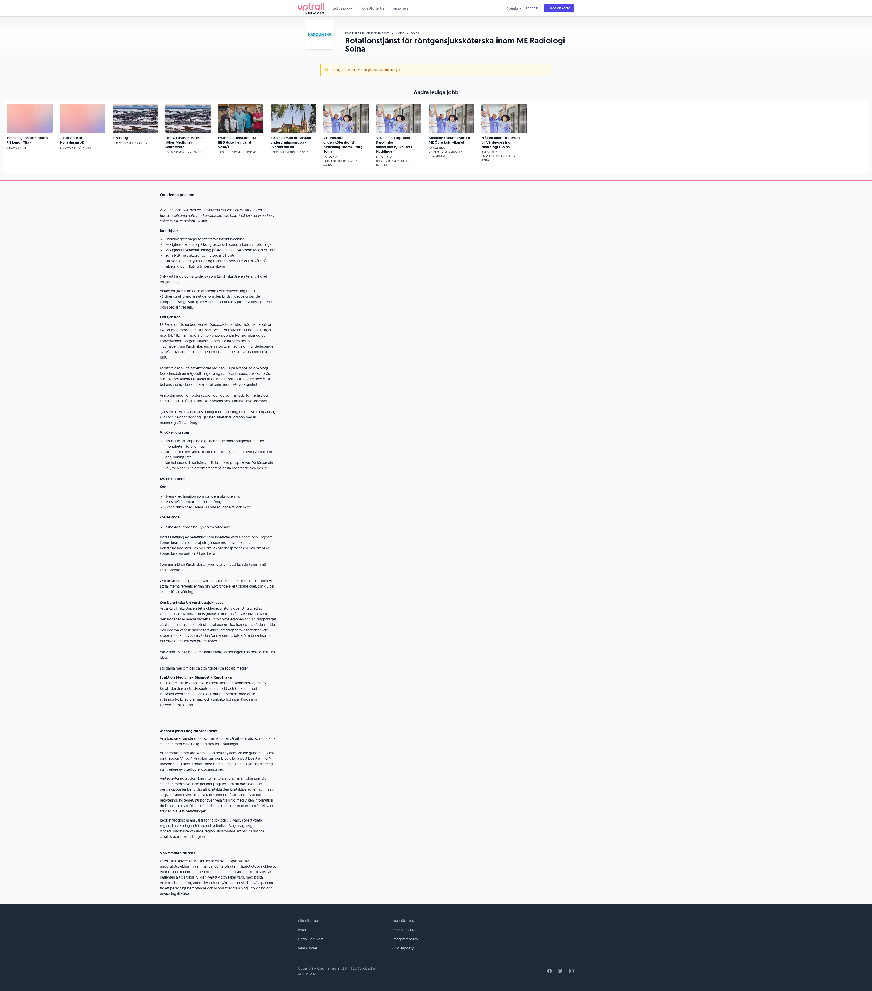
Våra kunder (307, 948)
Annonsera (400, 8)
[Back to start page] (311, 8)
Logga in (532, 8)
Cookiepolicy (403, 948)
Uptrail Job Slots (310, 939)
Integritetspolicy (405, 939)
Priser (302, 930)
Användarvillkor (404, 930)
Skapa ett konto (559, 8)
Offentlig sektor (373, 8)
